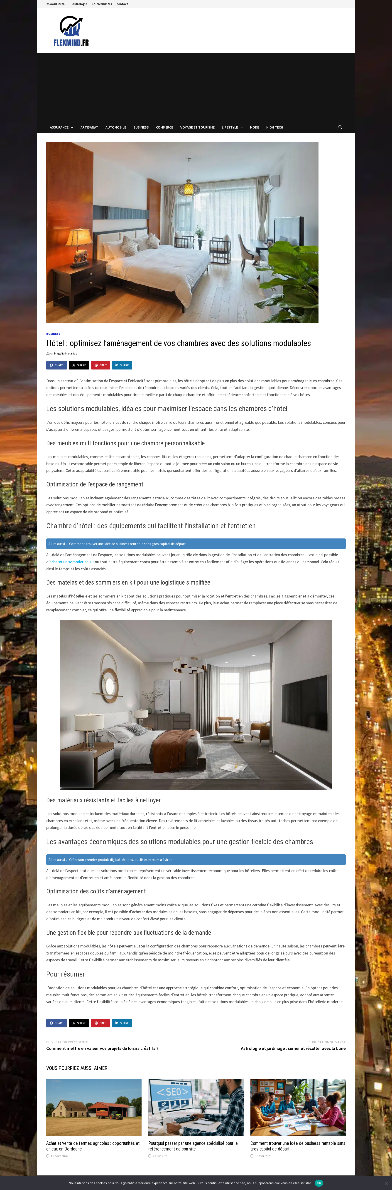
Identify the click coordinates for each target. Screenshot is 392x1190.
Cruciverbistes (102, 4)
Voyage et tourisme (197, 127)
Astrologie (79, 4)
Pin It (103, 365)
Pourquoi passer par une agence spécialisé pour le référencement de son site (193, 1146)
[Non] (386, 1183)
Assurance (59, 127)
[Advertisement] (196, 87)
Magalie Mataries (65, 353)
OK (319, 1183)
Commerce (164, 127)
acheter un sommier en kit (71, 561)
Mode (254, 127)
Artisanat (89, 127)
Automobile (115, 127)
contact (122, 4)
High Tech (274, 127)
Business (141, 127)
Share (59, 365)
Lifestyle (230, 127)
